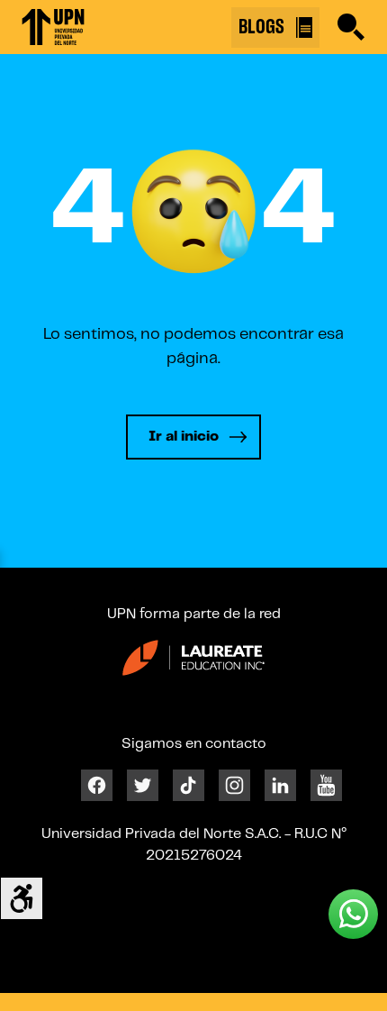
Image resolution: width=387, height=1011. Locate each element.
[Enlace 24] (194, 657)
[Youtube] (326, 785)
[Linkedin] (280, 785)
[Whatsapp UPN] (353, 914)
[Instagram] (234, 785)
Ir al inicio (183, 436)
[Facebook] (96, 785)
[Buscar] (351, 27)
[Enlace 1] (53, 27)
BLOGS (263, 27)
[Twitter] (142, 785)
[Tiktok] (188, 785)
